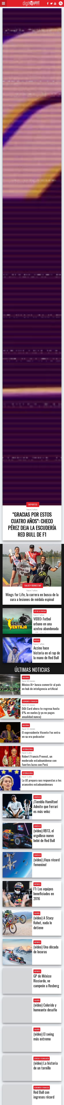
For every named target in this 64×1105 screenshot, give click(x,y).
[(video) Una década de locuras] (17, 952)
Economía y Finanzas (30, 701)
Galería (37, 913)
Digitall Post (31, 3)
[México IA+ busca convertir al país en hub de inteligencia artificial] (10, 684)
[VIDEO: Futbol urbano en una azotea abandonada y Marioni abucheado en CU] (17, 621)
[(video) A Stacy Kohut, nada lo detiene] (17, 923)
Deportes (32, 504)
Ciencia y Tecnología (41, 1058)
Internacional (28, 749)
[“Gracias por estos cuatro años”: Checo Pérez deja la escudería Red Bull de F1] (32, 256)
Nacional (26, 677)
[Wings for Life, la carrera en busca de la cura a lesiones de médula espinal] (32, 565)
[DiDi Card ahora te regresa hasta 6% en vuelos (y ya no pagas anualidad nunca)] (10, 708)
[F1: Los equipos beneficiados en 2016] (17, 894)
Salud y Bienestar (32, 585)
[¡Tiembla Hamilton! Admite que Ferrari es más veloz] (17, 806)
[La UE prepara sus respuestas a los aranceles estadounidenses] (10, 780)
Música (36, 640)
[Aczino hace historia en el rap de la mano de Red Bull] (17, 650)
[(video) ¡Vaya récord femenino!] (17, 865)
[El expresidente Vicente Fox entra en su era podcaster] (10, 732)
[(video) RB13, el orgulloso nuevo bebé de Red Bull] (17, 836)
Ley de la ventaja (40, 611)
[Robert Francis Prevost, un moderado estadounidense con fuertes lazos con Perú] (10, 756)
